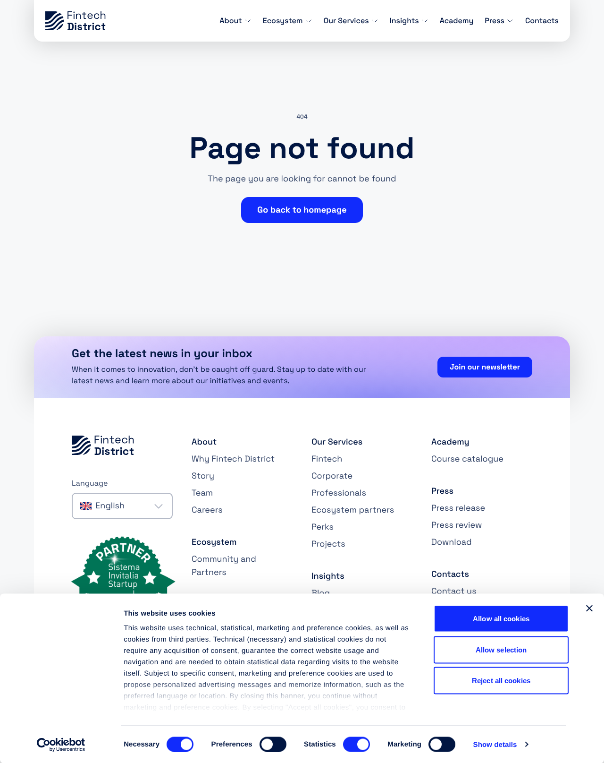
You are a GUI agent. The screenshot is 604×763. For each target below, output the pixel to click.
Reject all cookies (501, 681)
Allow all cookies (501, 619)
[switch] (273, 744)
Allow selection (501, 649)
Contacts (542, 21)
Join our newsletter (485, 367)
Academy (457, 21)
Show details (495, 744)
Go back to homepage (301, 210)
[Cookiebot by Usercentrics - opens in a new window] (61, 744)
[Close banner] (589, 608)
